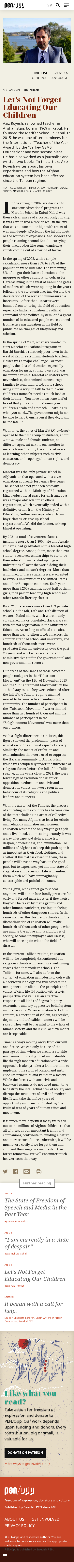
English (41, 73)
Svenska (60, 73)
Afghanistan (11, 90)
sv (49, 5)
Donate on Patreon (25, 1452)
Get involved (45, 1519)
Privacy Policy (20, 1525)
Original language (50, 78)
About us (14, 1519)
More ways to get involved (24, 1464)
